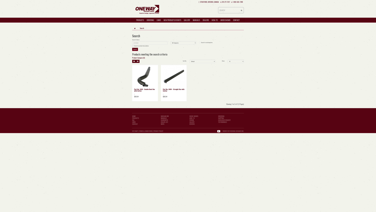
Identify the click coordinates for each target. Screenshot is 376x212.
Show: (223, 61)
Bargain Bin (165, 116)
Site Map (135, 131)
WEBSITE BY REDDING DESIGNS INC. (233, 131)
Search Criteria (135, 40)
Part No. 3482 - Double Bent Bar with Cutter (144, 90)
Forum (191, 120)
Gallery (187, 20)
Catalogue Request (224, 120)
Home (134, 116)
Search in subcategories (207, 42)
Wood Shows (193, 116)
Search (142, 28)
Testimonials (222, 122)
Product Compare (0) (138, 58)
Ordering (150, 20)
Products (140, 20)
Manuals (196, 20)
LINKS (134, 122)
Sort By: (185, 61)
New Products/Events (172, 20)
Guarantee (164, 120)
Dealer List (164, 122)
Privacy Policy (158, 131)
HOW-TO (215, 20)
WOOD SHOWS (225, 20)
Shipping (221, 118)
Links (159, 20)
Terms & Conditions (145, 131)
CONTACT (236, 20)
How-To (192, 118)
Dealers (206, 20)
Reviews (192, 124)
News (162, 124)
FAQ (133, 120)
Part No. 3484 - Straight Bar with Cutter (173, 90)
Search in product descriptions (141, 46)
